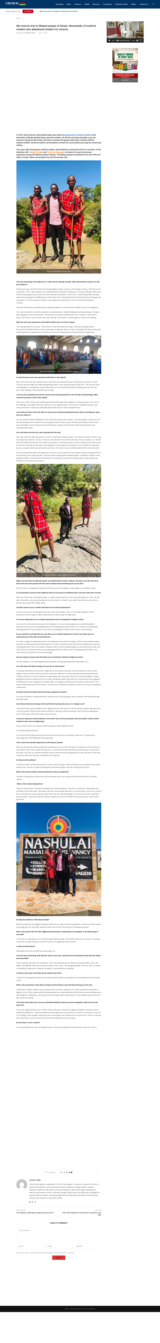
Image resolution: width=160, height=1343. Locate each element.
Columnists (107, 4)
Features (77, 4)
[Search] (153, 4)
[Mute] (137, 40)
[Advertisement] (58, 68)
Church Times (30, 33)
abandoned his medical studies (77, 135)
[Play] (109, 40)
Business (96, 4)
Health (86, 4)
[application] (125, 32)
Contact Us (143, 4)
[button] (36, 11)
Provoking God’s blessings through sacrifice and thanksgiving (60, 11)
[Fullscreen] (141, 40)
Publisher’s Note (121, 4)
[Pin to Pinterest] (69, 1172)
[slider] (123, 40)
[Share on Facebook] (64, 1172)
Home (18, 18)
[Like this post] (62, 1172)
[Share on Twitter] (67, 1172)
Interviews (60, 4)
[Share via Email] (71, 1172)
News (69, 4)
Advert (133, 4)
